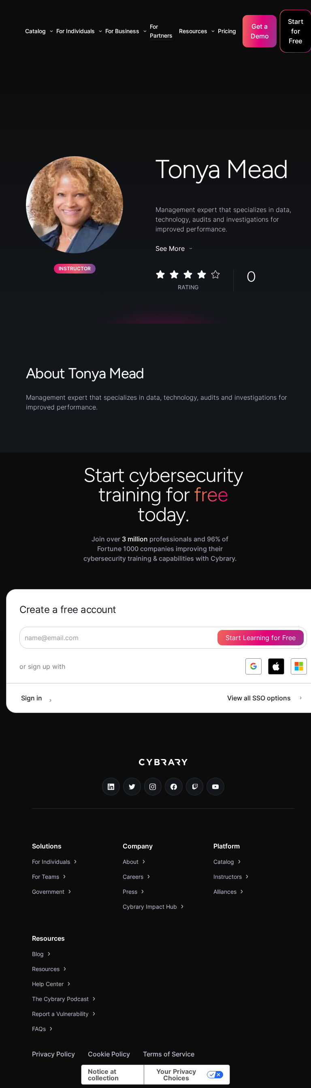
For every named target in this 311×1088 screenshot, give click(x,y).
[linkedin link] (111, 786)
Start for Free (295, 31)
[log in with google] (253, 666)
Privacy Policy (53, 1054)
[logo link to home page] (163, 768)
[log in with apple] (276, 666)
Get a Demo (260, 31)
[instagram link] (153, 786)
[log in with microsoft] (299, 666)
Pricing (227, 31)
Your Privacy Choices (176, 1074)
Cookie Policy (109, 1054)
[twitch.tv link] (195, 786)
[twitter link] (132, 786)
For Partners (161, 31)
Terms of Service (168, 1054)
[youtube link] (215, 786)
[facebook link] (174, 786)
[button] (37, 31)
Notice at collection (103, 1074)
